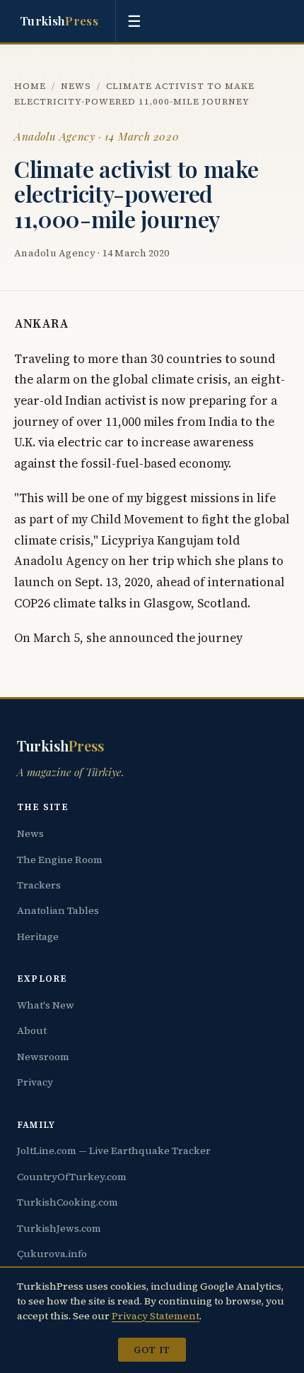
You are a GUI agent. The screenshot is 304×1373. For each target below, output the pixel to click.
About (32, 1030)
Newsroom (43, 1057)
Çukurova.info (52, 1254)
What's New (45, 1005)
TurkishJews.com (59, 1228)
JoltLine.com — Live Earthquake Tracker (114, 1150)
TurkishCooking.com (67, 1202)
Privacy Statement (155, 1316)
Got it (152, 1349)
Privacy (35, 1082)
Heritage (38, 936)
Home (30, 86)
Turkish (59, 20)
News (76, 86)
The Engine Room (60, 859)
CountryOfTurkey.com (72, 1177)
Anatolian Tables (58, 910)
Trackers (39, 885)
